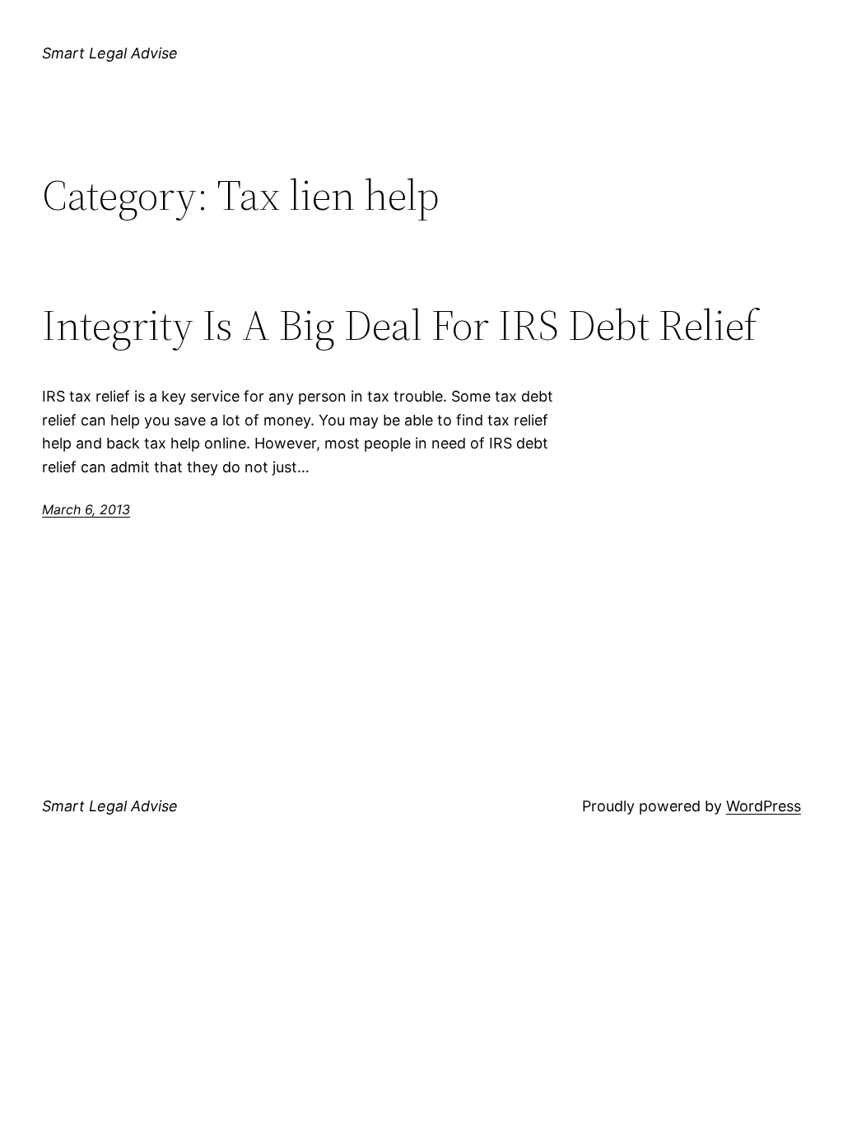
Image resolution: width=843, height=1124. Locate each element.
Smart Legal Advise (110, 53)
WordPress (763, 806)
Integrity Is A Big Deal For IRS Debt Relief (399, 325)
